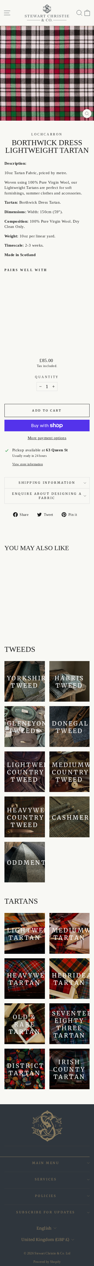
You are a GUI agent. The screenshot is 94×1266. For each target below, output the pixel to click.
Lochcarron (46, 134)
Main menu (46, 1163)
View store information (27, 464)
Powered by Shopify (47, 1262)
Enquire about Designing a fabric (47, 496)
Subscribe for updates (45, 1212)
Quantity (47, 377)
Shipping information (47, 483)
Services (46, 1179)
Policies (45, 1196)
